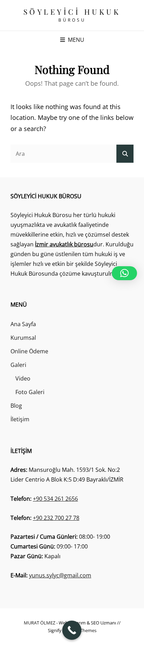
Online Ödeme (29, 351)
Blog (16, 405)
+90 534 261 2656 (55, 498)
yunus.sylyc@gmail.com (60, 575)
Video (22, 378)
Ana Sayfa (23, 324)
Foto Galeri (29, 392)
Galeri (18, 365)
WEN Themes (82, 630)
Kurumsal (23, 337)
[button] (124, 273)
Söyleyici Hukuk (72, 11)
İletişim (19, 419)
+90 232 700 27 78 (56, 518)
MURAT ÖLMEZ (39, 623)
